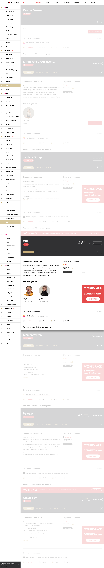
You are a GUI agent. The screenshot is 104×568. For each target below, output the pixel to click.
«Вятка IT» (10, 312)
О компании (28, 21)
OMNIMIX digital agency (12, 70)
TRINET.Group (10, 62)
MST (7, 206)
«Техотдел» (9, 198)
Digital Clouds (10, 332)
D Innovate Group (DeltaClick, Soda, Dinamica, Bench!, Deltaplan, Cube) (13, 214)
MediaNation (9, 77)
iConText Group (10, 11)
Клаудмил (10, 300)
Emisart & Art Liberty (11, 167)
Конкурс (47, 2)
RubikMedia (9, 148)
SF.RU (7, 30)
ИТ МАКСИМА (10, 66)
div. (8, 343)
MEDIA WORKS (11, 289)
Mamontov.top (10, 194)
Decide (9, 249)
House (8, 109)
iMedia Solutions (11, 304)
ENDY (8, 242)
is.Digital (9, 293)
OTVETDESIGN (11, 246)
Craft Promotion (10, 179)
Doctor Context (10, 159)
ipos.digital (9, 113)
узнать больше (67, 92)
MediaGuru (9, 54)
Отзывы (48, 252)
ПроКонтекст (10, 15)
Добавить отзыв (97, 63)
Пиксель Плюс (10, 132)
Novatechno (9, 171)
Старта (8, 152)
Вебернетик (9, 73)
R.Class (9, 261)
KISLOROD (10, 316)
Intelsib (8, 42)
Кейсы (48, 21)
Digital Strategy (10, 175)
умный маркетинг (11, 120)
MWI (8, 340)
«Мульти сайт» (10, 156)
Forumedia (9, 144)
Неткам (8, 163)
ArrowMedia (9, 23)
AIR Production (11, 277)
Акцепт (9, 273)
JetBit (8, 328)
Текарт (8, 140)
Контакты (56, 21)
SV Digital (8, 124)
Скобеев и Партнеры (12, 34)
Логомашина (10, 257)
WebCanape (9, 190)
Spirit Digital (9, 58)
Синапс (8, 101)
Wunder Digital (10, 230)
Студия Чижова (10, 210)
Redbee (8, 81)
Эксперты (93, 2)
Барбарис (9, 253)
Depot (8, 238)
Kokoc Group (9, 19)
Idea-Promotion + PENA (12, 116)
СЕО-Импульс (10, 105)
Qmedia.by (9, 97)
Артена (8, 187)
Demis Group (9, 27)
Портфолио (39, 21)
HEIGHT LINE (9, 183)
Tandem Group (10, 218)
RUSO (8, 336)
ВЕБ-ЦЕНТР (9, 128)
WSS (7, 89)
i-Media (8, 38)
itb (6, 46)
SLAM (8, 324)
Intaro (8, 269)
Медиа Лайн (10, 296)
